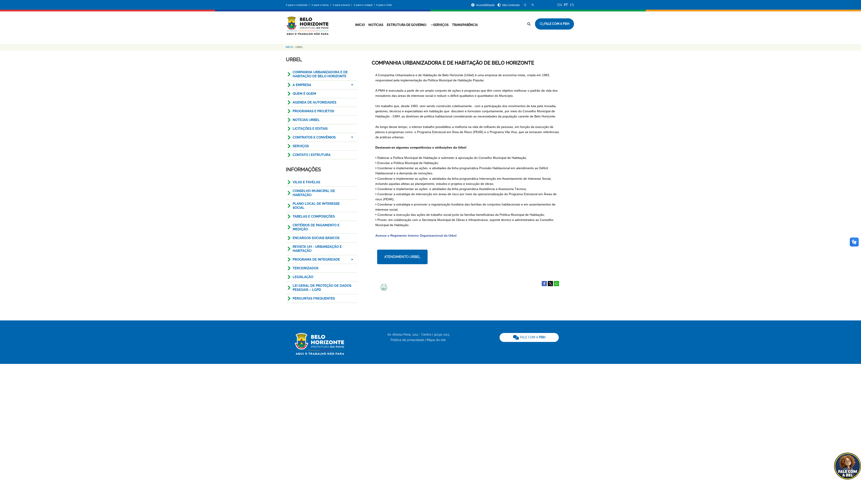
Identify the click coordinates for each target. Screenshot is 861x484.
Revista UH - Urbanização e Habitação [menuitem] (317, 249)
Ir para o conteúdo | (298, 5)
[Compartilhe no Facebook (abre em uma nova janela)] (544, 283)
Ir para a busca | (342, 5)
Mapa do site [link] (436, 340)
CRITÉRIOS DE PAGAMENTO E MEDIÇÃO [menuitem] (316, 227)
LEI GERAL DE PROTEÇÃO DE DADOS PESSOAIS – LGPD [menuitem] (322, 288)
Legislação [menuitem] (303, 277)
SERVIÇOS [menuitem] (301, 146)
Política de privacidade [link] (407, 340)
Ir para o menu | (321, 5)
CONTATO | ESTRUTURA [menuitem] (311, 155)
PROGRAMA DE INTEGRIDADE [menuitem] (313, 260)
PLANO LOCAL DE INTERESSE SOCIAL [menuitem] (316, 206)
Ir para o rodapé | (364, 5)
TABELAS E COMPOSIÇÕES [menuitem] (314, 216)
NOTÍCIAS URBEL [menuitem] (306, 120)
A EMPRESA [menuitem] (298, 86)
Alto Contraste (511, 5)
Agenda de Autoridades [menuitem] (314, 102)
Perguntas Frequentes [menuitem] (314, 298)
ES (572, 5)
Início (360, 25)
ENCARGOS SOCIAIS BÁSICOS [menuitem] (316, 238)
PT (566, 5)
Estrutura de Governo (406, 25)
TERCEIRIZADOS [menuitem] (305, 268)
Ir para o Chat (384, 5)
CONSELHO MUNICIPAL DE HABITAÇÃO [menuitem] (314, 193)
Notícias (375, 25)
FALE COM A (532, 337)
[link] (529, 337)
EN (559, 5)
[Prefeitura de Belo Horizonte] (307, 23)
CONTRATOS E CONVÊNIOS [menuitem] (311, 138)
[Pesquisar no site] (529, 24)
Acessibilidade (485, 5)
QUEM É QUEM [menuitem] (304, 94)
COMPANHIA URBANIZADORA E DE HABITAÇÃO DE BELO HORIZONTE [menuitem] (320, 74)
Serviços (441, 25)
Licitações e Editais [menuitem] (310, 129)
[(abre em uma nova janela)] (550, 283)
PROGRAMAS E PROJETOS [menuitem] (313, 111)
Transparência (465, 25)
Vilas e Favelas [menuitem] (306, 182)
